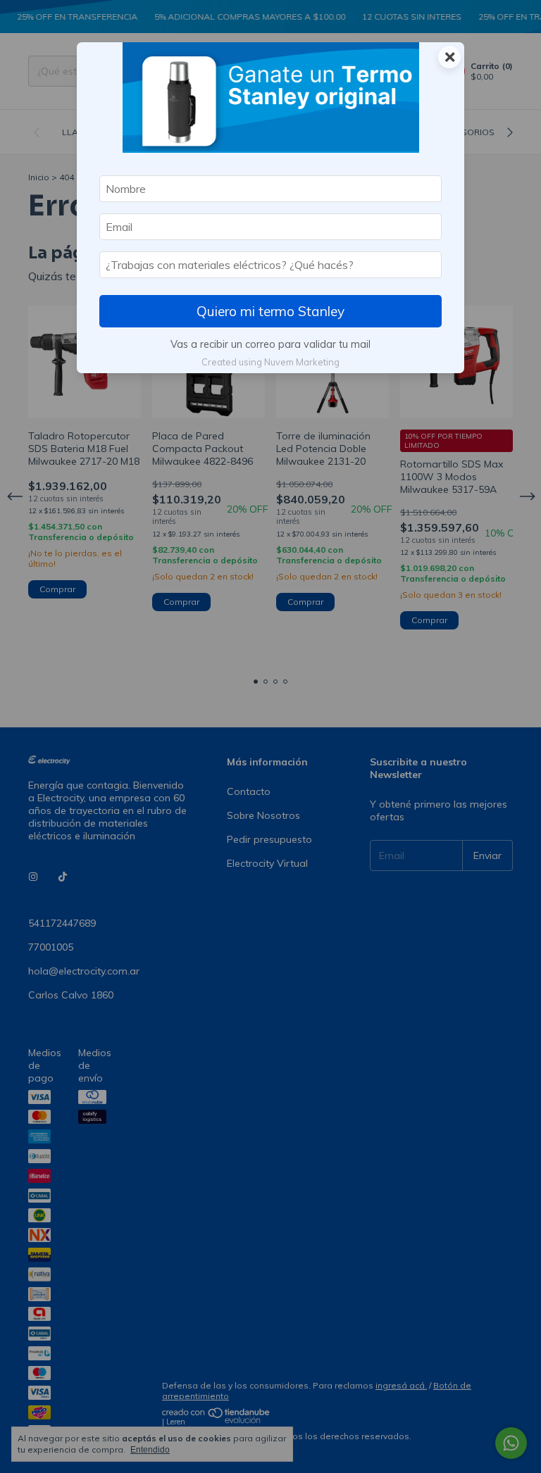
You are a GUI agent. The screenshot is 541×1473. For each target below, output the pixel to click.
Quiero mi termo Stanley (270, 311)
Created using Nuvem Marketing (270, 362)
